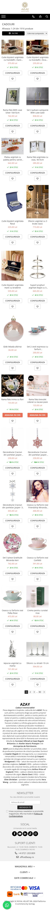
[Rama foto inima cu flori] (12, 386)
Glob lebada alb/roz (12, 346)
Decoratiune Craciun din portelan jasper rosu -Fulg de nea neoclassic (37, 453)
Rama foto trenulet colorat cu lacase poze (37, 400)
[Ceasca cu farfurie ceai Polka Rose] (12, 597)
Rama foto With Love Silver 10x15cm (12, 111)
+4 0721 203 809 (26, 853)
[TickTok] (30, 833)
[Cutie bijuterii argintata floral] (12, 201)
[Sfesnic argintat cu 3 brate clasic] (37, 201)
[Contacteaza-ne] (33, 16)
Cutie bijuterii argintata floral (12, 222)
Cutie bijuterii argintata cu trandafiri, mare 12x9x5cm (12, 58)
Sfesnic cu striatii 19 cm (38, 663)
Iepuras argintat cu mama (12, 664)
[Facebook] (14, 833)
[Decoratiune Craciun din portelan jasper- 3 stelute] (12, 491)
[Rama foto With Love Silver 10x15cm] (12, 96)
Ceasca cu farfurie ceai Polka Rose (12, 611)
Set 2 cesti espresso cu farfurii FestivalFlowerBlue (37, 348)
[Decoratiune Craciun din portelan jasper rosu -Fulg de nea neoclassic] (37, 438)
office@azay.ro (26, 857)
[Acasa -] (25, 7)
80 (40, 692)
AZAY (25, 704)
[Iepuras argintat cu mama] (12, 649)
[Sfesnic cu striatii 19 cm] (37, 649)
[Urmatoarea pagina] (44, 692)
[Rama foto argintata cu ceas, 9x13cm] (37, 146)
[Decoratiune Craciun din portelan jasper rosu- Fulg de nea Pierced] (12, 438)
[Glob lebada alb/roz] (12, 328)
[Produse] (3, 17)
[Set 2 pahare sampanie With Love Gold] (37, 96)
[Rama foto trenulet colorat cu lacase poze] (37, 385)
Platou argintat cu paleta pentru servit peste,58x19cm (12, 158)
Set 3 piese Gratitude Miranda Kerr (12, 559)
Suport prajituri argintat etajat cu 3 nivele (37, 286)
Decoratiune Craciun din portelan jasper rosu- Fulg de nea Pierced (12, 453)
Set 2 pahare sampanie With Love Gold (37, 111)
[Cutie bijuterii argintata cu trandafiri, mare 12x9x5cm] (12, 47)
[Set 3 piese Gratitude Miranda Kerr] (12, 544)
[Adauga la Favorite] (12, 79)
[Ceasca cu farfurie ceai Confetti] (37, 544)
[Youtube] (19, 833)
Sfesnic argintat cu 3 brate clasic (37, 222)
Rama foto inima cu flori (12, 399)
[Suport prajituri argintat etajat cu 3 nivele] (37, 265)
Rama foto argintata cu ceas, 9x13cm (37, 158)
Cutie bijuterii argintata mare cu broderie (12, 286)
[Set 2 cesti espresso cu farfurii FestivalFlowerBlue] (37, 328)
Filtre (14, 33)
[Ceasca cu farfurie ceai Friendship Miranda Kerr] (37, 491)
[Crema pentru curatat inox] (37, 597)
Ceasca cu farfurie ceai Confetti (37, 559)
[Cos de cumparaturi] (40, 16)
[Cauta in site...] (47, 16)
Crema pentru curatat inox (37, 611)
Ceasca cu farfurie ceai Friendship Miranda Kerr (37, 506)
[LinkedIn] (25, 833)
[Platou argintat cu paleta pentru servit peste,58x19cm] (12, 146)
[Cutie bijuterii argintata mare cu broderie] (12, 265)
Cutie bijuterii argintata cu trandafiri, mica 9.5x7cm (37, 58)
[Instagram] (35, 833)
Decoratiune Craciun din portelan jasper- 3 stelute (12, 506)
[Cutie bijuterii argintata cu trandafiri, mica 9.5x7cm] (37, 47)
